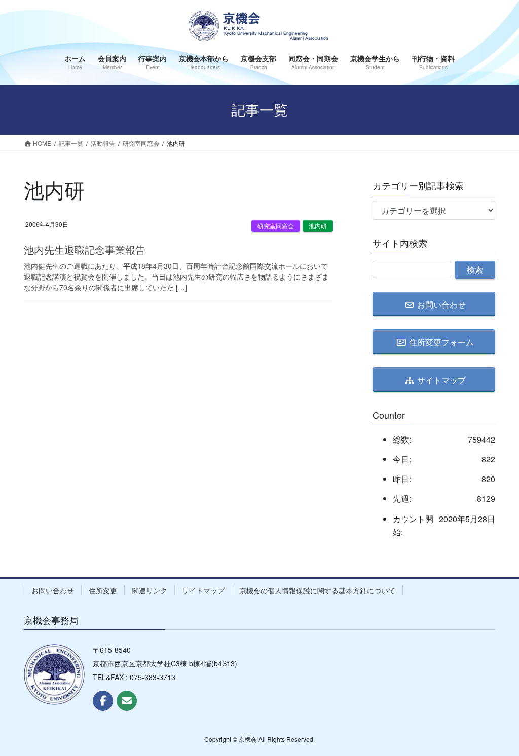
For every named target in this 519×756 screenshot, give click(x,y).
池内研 (318, 225)
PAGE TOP (497, 723)
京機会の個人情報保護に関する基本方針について (317, 590)
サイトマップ (203, 590)
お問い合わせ (52, 590)
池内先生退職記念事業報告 (84, 249)
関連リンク (149, 590)
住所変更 (103, 590)
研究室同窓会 (275, 225)
